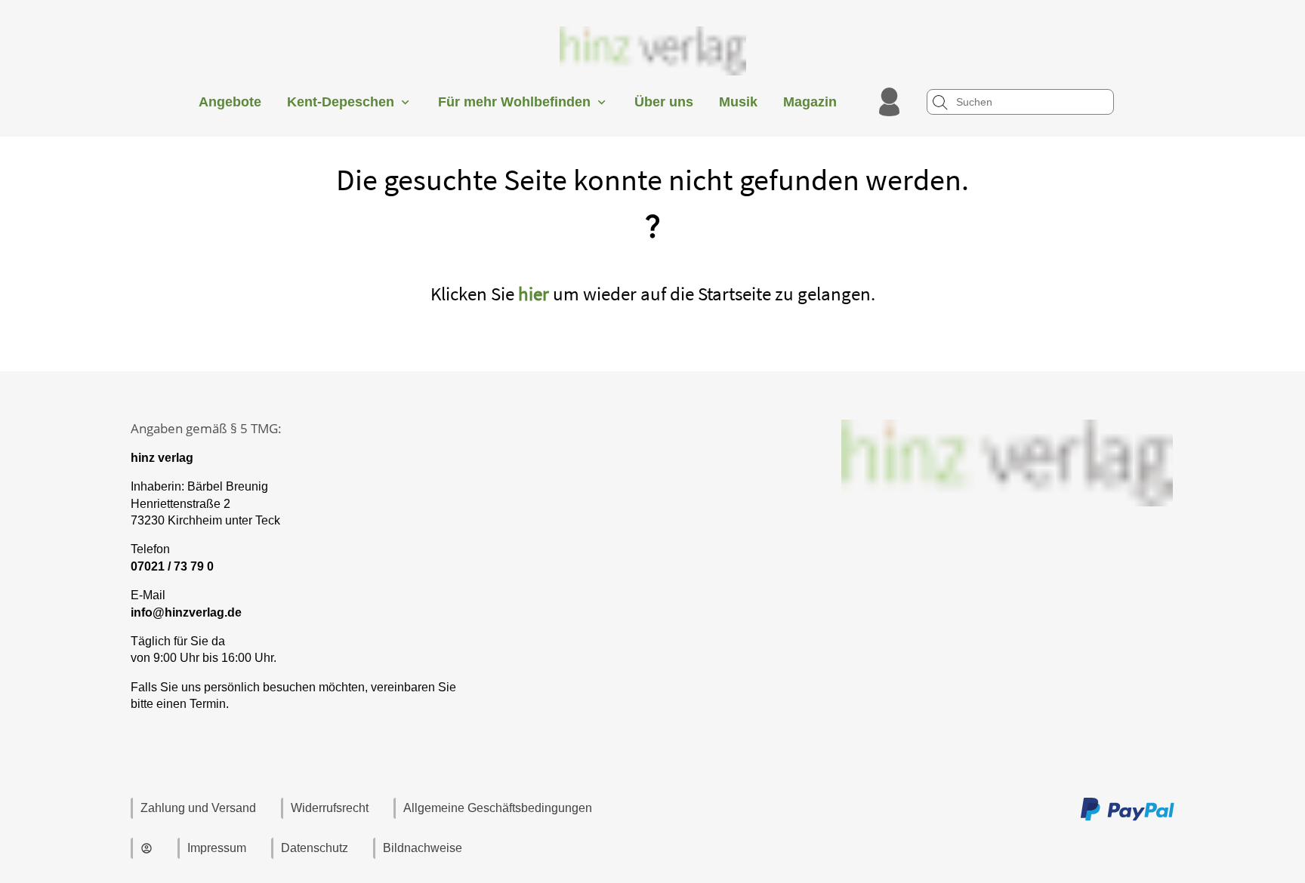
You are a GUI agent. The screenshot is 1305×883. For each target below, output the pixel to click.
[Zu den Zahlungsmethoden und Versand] (1127, 818)
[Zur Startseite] (652, 78)
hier (533, 294)
